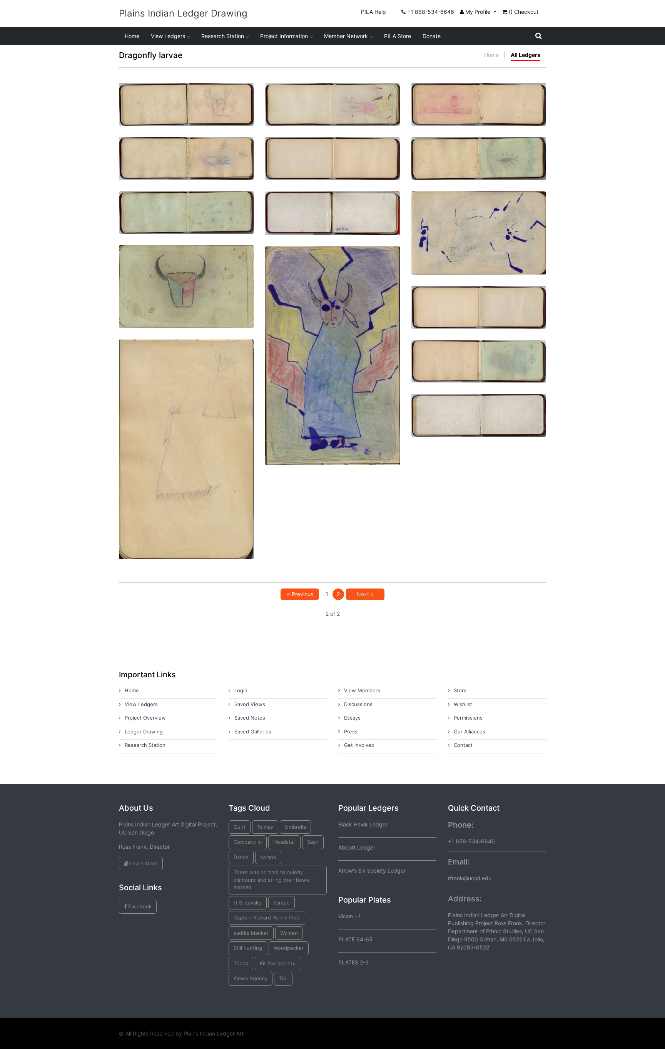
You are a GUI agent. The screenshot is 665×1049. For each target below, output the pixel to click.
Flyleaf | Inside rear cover (479, 407)
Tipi (283, 978)
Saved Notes (249, 718)
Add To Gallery (204, 125)
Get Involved (359, 745)
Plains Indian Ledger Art (214, 1033)
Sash (313, 842)
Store (460, 690)
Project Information (284, 36)
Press (351, 731)
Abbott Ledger (356, 847)
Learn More (143, 863)
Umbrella (295, 827)
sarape (268, 857)
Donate (432, 36)
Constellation (186, 204)
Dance (241, 857)
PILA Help (373, 11)
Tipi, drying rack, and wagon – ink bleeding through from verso (479, 217)
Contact (463, 745)
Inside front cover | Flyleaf (332, 204)
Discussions (358, 704)
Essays (352, 718)
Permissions (468, 718)
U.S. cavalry (248, 902)
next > (365, 594)
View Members (362, 690)
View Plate (161, 125)
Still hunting (248, 948)
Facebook (139, 906)
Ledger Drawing (144, 731)
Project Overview (145, 718)
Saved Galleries (252, 731)
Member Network (346, 36)
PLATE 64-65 (355, 939)
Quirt (240, 827)
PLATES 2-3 (353, 962)
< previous (300, 594)
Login (240, 690)
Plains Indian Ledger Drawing (183, 13)
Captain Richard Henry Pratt (267, 917)
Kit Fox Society (277, 963)
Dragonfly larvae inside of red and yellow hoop (478, 153)
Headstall (284, 842)
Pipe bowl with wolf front (479, 96)
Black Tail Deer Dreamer (333, 96)
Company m (248, 842)
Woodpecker (289, 948)
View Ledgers (168, 36)
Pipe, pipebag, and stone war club (186, 149)
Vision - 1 (349, 916)
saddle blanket (251, 933)
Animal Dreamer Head (186, 96)
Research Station (222, 36)
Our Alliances (469, 731)
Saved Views (249, 704)
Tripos (241, 963)
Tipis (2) (186, 433)
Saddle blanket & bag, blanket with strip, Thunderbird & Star (478, 356)
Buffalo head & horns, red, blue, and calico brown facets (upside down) (186, 270)
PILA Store (397, 36)
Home (132, 36)
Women (289, 933)
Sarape (281, 902)
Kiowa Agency (250, 978)
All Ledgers (525, 55)
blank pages (332, 150)
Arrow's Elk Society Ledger (372, 870)
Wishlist (463, 704)
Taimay (265, 827)
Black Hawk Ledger (363, 824)
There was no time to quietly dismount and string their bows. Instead (272, 879)
